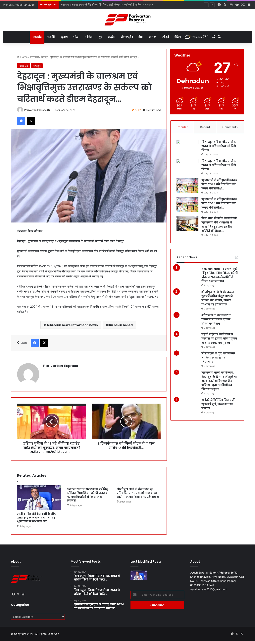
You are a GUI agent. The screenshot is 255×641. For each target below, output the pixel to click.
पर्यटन (76, 36)
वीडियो (177, 36)
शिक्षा (140, 36)
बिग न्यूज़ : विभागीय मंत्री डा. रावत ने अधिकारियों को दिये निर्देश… (219, 146)
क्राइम (64, 36)
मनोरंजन (89, 36)
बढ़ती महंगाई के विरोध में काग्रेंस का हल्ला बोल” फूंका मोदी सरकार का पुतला (219, 338)
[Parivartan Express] (127, 20)
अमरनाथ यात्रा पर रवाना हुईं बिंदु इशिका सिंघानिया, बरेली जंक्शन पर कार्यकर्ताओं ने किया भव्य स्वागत (87, 494)
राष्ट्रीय (111, 36)
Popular (182, 127)
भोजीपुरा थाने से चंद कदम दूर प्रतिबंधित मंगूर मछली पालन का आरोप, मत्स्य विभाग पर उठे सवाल (138, 493)
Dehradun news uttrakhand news (72, 325)
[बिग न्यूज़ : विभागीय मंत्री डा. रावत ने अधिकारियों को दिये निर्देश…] (187, 147)
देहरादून (36, 65)
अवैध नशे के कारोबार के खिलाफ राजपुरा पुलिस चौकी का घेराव (216, 319)
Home (24, 57)
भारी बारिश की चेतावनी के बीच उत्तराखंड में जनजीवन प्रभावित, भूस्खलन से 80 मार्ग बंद (36, 517)
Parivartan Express (35, 109)
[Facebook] (21, 121)
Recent (205, 127)
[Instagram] (23, 594)
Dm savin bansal (120, 325)
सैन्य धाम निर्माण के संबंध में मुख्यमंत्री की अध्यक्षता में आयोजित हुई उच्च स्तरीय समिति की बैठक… (219, 224)
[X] (31, 121)
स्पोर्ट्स (165, 36)
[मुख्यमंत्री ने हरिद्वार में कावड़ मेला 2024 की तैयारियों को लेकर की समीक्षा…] (187, 185)
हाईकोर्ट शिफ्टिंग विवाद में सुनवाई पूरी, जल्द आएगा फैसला (217, 404)
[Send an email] (48, 109)
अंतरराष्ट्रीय (127, 36)
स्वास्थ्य (152, 36)
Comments (230, 127)
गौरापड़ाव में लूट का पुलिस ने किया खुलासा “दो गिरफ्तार (218, 357)
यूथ (100, 36)
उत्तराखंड (37, 36)
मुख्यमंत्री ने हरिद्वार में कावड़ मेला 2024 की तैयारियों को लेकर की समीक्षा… (219, 184)
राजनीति (51, 36)
